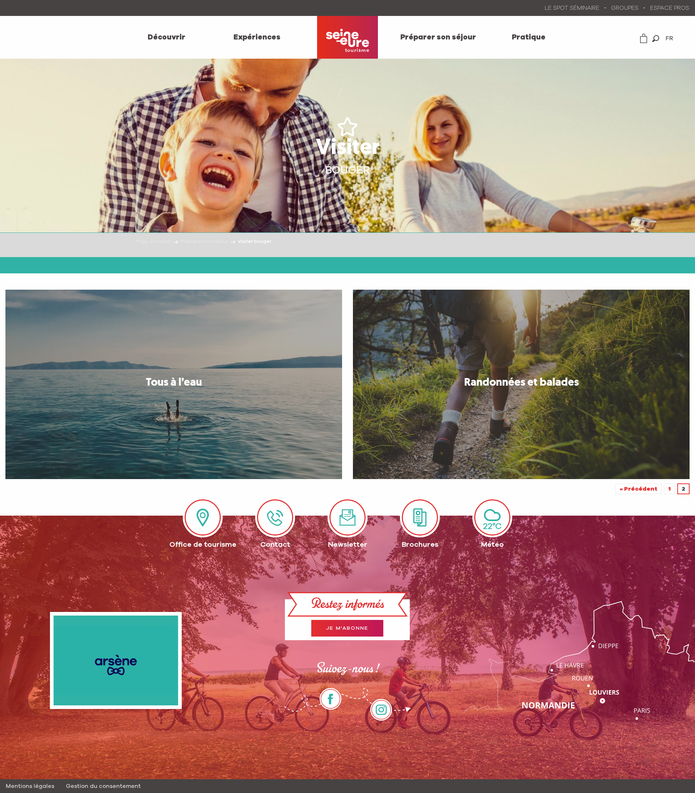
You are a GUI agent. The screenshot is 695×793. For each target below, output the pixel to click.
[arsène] (116, 660)
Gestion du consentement (103, 786)
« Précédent (638, 489)
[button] (655, 38)
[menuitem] (166, 37)
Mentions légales (30, 786)
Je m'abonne (347, 628)
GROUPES (625, 8)
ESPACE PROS (669, 8)
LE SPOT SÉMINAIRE (572, 8)
